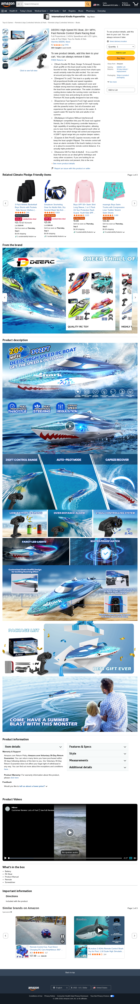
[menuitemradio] (130, 858)
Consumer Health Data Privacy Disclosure (72, 996)
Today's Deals (26, 11)
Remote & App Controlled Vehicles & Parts (30, 23)
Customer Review (19, 810)
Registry (72, 11)
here (6, 769)
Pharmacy (90, 11)
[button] (4, 11)
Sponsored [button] (6, 912)
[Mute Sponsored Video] (62, 941)
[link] (26, 207)
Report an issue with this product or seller (72, 168)
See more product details (64, 163)
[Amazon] (8, 4)
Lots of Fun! (33, 810)
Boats (78, 23)
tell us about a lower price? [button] (32, 786)
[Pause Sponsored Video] (62, 936)
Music (80, 11)
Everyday (102, 11)
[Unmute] (135, 858)
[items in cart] (136, 4)
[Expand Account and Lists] (119, 5)
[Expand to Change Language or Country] (67, 988)
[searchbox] (54, 4)
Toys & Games (7, 23)
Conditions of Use (35, 996)
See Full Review (47, 810)
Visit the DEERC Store (60, 42)
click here (14, 778)
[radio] (5, 31)
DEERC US (121, 67)
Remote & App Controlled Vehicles (61, 23)
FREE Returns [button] (57, 60)
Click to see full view (28, 70)
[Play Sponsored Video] (99, 930)
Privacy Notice (49, 996)
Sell (64, 11)
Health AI (13, 11)
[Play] (5, 858)
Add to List (113, 90)
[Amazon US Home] (33, 989)
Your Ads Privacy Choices (99, 996)
